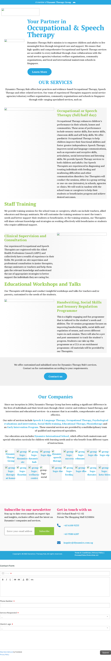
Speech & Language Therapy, (49, 420)
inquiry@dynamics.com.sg (78, 542)
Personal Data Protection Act (86, 555)
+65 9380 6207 (71, 534)
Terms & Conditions (83, 553)
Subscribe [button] (44, 531)
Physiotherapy (95, 423)
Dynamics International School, (52, 436)
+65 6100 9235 (71, 525)
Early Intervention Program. (23, 427)
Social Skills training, (49, 423)
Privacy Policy (97, 553)
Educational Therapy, (73, 423)
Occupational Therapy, (79, 420)
